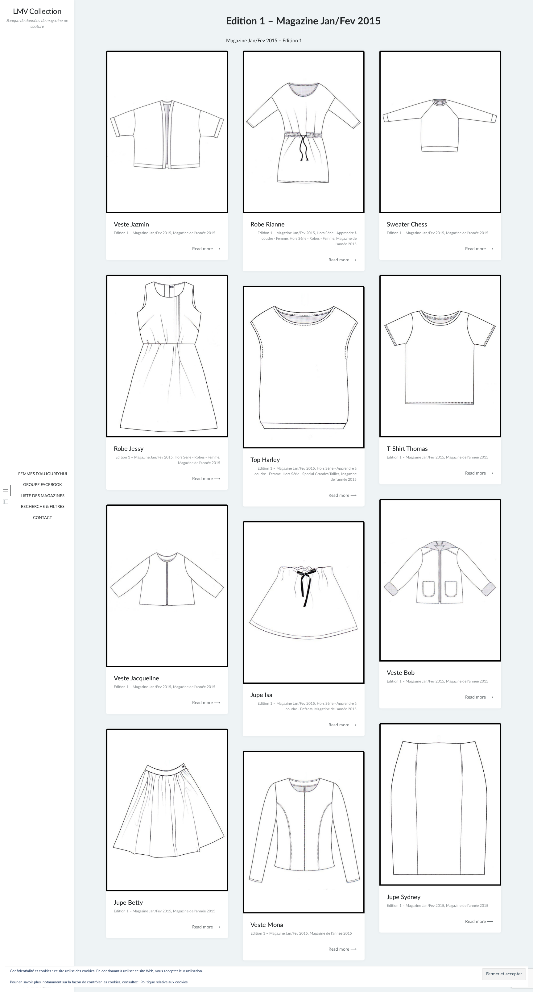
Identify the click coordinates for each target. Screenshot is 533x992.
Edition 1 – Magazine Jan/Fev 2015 (142, 233)
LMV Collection (37, 11)
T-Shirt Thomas (407, 449)
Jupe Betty (128, 902)
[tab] (5, 490)
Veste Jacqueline (136, 678)
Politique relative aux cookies (164, 982)
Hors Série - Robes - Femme (312, 238)
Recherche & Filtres (42, 507)
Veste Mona (266, 925)
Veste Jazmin (131, 225)
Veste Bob (401, 673)
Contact (42, 518)
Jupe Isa (261, 695)
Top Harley (265, 460)
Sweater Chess (407, 225)
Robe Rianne (267, 225)
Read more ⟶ (206, 249)
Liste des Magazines (42, 496)
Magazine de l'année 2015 (194, 233)
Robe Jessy (128, 449)
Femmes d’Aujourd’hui (42, 474)
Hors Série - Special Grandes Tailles (311, 473)
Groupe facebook (42, 485)
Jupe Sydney (403, 897)
